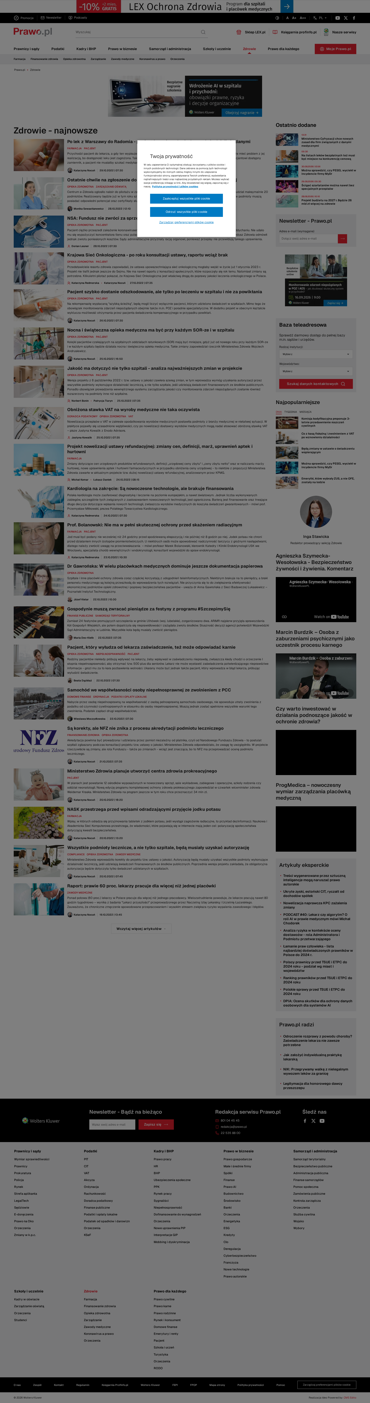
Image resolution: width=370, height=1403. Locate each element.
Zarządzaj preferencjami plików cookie (186, 222)
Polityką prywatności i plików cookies (175, 186)
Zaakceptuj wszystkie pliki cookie (186, 198)
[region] (186, 188)
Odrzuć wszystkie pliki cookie (186, 212)
